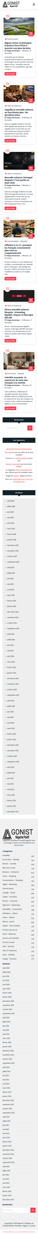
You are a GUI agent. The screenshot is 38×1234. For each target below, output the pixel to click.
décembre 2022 (13, 745)
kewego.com (20, 482)
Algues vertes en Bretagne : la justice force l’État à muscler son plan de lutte (19, 46)
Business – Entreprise (11, 872)
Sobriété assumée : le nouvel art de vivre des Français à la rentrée (16, 380)
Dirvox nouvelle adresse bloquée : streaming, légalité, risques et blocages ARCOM (19, 313)
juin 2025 (10, 579)
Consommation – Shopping (13, 880)
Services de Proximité (11, 938)
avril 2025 (10, 590)
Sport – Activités (9, 955)
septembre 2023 (13, 695)
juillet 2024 (11, 640)
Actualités (6, 855)
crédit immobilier (20, 458)
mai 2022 (10, 784)
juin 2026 (10, 512)
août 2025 (10, 567)
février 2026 (11, 534)
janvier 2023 (11, 739)
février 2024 (11, 667)
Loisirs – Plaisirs (9, 917)
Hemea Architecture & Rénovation (19, 449)
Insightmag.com (18, 479)
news (10, 452)
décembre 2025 (13, 545)
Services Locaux (8, 942)
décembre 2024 (13, 612)
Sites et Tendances (14, 106)
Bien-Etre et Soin (9, 868)
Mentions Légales (21, 1226)
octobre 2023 (12, 690)
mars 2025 (11, 595)
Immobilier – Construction (12, 909)
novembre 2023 (13, 684)
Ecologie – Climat (9, 893)
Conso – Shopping (9, 876)
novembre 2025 (13, 551)
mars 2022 (11, 795)
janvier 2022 (11, 806)
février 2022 (11, 801)
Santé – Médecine (9, 934)
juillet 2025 (11, 573)
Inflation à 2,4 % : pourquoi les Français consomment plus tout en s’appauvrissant (18, 249)
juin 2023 (10, 712)
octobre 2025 (12, 556)
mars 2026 (11, 529)
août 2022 (10, 767)
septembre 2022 (13, 762)
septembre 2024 (13, 629)
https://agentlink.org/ (24, 470)
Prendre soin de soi (10, 930)
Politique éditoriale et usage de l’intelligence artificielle (19, 1231)
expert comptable (13, 464)
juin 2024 (10, 645)
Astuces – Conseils (9, 864)
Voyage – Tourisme (10, 959)
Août (31, 34)
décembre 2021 (13, 812)
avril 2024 (10, 656)
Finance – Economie (10, 901)
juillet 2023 (11, 706)
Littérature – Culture (10, 913)
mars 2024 (11, 662)
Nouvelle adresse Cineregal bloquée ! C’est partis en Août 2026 (18, 180)
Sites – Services (8, 946)
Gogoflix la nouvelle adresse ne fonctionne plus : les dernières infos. (19, 112)
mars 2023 (11, 728)
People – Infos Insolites (11, 926)
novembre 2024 (13, 617)
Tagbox (16, 476)
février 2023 (11, 734)
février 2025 (11, 601)
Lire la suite (10, 74)
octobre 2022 (12, 756)
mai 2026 (10, 518)
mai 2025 (10, 584)
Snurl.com (29, 479)
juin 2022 (10, 778)
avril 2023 (10, 723)
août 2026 (10, 501)
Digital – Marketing (10, 884)
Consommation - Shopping (17, 241)
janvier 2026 (11, 540)
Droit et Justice (12, 39)
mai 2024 (10, 651)
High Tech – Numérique (11, 905)
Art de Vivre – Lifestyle (15, 374)
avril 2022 (10, 789)
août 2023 (10, 701)
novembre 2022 (13, 751)
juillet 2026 (11, 506)
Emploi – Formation (10, 897)
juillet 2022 (11, 773)
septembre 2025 (13, 562)
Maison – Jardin (8, 922)
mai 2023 (10, 717)
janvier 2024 (11, 673)
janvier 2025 (11, 606)
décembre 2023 (13, 678)
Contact (32, 1226)
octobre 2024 (12, 623)
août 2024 (10, 634)
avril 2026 (10, 523)
